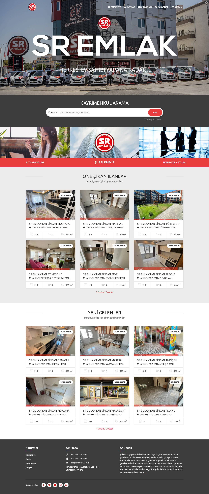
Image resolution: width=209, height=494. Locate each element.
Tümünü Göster (104, 292)
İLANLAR (131, 6)
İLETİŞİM (178, 6)
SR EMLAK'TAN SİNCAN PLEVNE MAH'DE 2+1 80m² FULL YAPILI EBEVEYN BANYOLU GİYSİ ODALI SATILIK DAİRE (156, 274)
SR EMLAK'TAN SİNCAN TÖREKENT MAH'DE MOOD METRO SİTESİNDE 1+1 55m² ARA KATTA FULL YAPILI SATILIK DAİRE (158, 224)
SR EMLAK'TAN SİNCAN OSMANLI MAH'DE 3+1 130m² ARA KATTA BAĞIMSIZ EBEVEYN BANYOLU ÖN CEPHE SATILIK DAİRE (49, 360)
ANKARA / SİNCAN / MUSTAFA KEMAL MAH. (48, 227)
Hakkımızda (31, 455)
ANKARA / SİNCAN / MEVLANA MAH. (49, 414)
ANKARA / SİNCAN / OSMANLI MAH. (49, 364)
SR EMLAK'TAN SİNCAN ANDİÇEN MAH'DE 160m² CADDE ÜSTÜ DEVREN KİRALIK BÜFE (157, 360)
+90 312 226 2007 (78, 454)
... (145, 472)
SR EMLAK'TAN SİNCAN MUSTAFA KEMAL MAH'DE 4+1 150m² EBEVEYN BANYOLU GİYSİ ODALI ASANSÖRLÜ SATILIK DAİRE (49, 224)
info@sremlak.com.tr (79, 463)
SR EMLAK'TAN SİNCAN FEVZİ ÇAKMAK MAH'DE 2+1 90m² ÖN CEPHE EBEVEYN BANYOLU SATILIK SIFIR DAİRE (104, 274)
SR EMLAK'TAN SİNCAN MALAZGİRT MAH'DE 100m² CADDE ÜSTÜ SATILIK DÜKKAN (104, 411)
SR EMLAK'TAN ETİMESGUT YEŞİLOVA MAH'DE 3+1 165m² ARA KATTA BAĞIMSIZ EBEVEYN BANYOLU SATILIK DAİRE (49, 274)
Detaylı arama (153, 119)
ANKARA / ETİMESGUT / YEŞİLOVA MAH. (51, 278)
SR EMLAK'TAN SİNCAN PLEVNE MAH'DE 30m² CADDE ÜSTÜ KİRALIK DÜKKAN (156, 411)
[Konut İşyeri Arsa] (52, 112)
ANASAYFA (115, 6)
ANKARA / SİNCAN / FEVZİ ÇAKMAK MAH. (105, 278)
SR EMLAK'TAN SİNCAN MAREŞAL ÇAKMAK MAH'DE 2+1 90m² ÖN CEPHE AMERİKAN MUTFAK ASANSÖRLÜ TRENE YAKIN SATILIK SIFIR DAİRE (104, 224)
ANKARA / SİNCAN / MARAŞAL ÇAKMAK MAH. (103, 227)
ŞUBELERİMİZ (146, 6)
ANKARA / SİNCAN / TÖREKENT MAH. (158, 227)
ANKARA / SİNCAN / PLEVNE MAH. (156, 278)
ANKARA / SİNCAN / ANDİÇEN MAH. (157, 364)
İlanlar (28, 459)
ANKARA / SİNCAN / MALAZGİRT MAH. (104, 414)
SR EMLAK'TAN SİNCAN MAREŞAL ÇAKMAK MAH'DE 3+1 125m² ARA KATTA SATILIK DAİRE (103, 360)
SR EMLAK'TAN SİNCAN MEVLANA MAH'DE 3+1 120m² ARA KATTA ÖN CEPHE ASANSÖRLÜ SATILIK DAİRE (50, 411)
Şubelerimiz (31, 463)
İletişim (29, 468)
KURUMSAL (162, 6)
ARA (155, 112)
